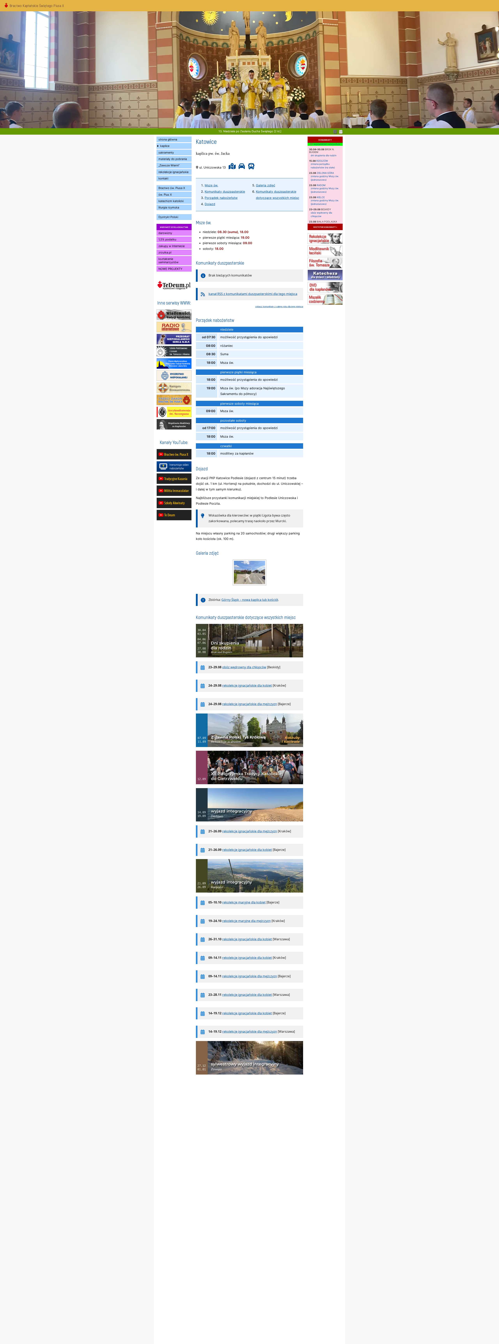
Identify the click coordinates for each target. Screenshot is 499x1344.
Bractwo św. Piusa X (171, 188)
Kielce (321, 197)
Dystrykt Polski (168, 217)
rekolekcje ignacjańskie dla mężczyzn (249, 704)
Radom (321, 185)
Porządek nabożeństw (221, 198)
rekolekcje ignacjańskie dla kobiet (247, 685)
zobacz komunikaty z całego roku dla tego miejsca (279, 306)
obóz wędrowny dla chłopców (244, 667)
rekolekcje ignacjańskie (173, 172)
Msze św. (211, 185)
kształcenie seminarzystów (168, 260)
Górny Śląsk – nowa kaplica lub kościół (249, 600)
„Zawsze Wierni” (169, 165)
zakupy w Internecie (171, 246)
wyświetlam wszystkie (326, 144)
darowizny (165, 233)
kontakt (163, 178)
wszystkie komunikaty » (325, 226)
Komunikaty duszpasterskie (225, 191)
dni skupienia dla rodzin (323, 155)
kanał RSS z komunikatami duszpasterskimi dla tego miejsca (253, 294)
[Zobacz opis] (249, 659)
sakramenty (166, 152)
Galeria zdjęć (265, 185)
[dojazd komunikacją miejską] (250, 167)
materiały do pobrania (172, 159)
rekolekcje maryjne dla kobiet (244, 902)
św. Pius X (165, 194)
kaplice (164, 145)
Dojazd (210, 204)
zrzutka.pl (164, 252)
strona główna (167, 139)
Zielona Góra (325, 172)
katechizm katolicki (171, 201)
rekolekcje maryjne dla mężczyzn (246, 921)
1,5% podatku (167, 239)
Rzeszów (322, 160)
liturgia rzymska (168, 207)
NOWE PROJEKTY (170, 268)
